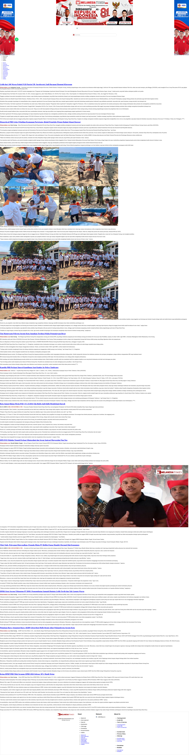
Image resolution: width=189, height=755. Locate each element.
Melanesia (5, 68)
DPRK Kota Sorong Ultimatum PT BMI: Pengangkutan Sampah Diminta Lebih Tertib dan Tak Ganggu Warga (42, 591)
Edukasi (5, 57)
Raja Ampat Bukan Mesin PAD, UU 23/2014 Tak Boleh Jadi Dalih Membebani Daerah (32, 404)
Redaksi (119, 747)
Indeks (4, 60)
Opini (4, 59)
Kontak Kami (121, 732)
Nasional (5, 64)
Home (4, 62)
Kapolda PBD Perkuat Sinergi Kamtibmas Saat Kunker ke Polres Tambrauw (29, 367)
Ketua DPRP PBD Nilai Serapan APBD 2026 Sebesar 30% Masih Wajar (27, 674)
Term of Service (122, 722)
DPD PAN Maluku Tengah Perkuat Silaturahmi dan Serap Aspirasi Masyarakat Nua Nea (33, 440)
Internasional (6, 65)
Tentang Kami (121, 718)
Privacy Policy (121, 734)
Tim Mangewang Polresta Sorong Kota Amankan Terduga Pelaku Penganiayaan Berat (33, 334)
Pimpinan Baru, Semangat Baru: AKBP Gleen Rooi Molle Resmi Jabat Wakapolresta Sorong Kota (37, 628)
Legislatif (5, 70)
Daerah (4, 66)
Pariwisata (5, 56)
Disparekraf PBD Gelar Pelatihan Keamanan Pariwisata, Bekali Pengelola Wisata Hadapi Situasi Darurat (40, 122)
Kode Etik (120, 720)
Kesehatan (5, 72)
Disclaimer (120, 745)
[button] (115, 35)
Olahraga (83, 726)
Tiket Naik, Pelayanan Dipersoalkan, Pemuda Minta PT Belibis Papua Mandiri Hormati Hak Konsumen (39, 545)
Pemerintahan (6, 69)
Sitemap (119, 736)
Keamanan (5, 73)
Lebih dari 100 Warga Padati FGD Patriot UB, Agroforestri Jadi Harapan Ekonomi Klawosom (36, 84)
